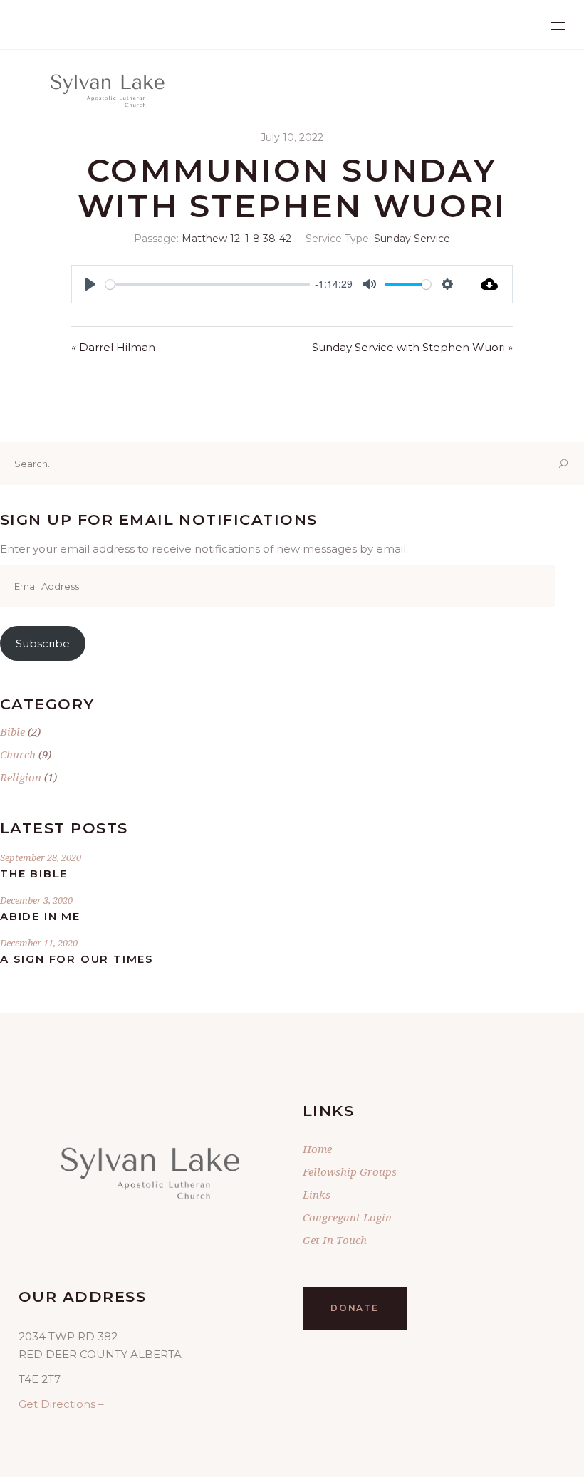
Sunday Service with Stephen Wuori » (412, 347)
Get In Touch (335, 1240)
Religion (20, 777)
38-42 (277, 238)
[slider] (207, 284)
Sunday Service (412, 238)
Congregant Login (347, 1217)
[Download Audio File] (489, 284)
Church (18, 754)
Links (316, 1194)
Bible (12, 731)
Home (317, 1149)
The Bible (34, 873)
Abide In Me (40, 916)
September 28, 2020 (40, 857)
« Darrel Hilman (113, 347)
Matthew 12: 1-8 (221, 238)
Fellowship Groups (350, 1171)
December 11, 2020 (39, 942)
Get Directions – (61, 1404)
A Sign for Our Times (77, 959)
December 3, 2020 (36, 900)
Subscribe (43, 643)
